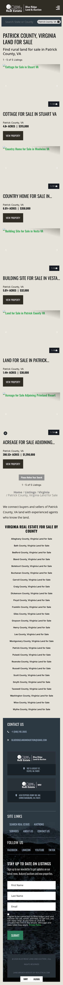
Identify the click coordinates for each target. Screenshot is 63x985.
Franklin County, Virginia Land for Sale (31, 607)
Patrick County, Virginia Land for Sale (31, 648)
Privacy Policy (35, 924)
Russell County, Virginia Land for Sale (31, 668)
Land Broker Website (23, 972)
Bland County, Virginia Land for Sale (31, 559)
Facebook (12, 850)
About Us (28, 831)
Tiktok (51, 850)
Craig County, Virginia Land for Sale (31, 586)
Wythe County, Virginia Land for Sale (31, 709)
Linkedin (26, 850)
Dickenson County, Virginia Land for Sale (31, 593)
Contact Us (44, 831)
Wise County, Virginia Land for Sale (31, 702)
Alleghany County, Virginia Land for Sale (31, 539)
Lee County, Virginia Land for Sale (31, 634)
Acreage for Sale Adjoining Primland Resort (27, 442)
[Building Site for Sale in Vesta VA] (31, 250)
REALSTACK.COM (43, 972)
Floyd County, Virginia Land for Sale (31, 600)
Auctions (39, 824)
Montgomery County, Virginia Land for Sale (31, 641)
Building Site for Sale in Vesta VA (30, 278)
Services (14, 831)
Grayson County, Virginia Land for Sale (31, 620)
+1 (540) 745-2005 (19, 731)
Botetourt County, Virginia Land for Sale (31, 566)
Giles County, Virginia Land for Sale (31, 614)
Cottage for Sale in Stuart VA (30, 113)
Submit (15, 935)
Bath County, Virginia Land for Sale (31, 545)
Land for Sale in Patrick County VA (25, 360)
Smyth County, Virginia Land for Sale (31, 682)
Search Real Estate (20, 824)
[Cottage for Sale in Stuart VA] (31, 86)
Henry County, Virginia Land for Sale (31, 627)
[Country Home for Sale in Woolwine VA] (31, 168)
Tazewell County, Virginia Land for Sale (31, 689)
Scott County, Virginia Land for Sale (31, 675)
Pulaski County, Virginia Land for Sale (31, 654)
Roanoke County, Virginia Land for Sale (31, 661)
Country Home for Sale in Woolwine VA (26, 196)
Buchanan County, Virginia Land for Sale (31, 573)
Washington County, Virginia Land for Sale (31, 695)
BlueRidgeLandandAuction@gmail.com (29, 740)
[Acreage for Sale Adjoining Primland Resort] (31, 414)
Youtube (39, 850)
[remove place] (58, 22)
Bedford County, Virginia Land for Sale (31, 552)
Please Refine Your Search (31, 477)
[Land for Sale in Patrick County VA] (31, 332)
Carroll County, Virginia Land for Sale (31, 579)
